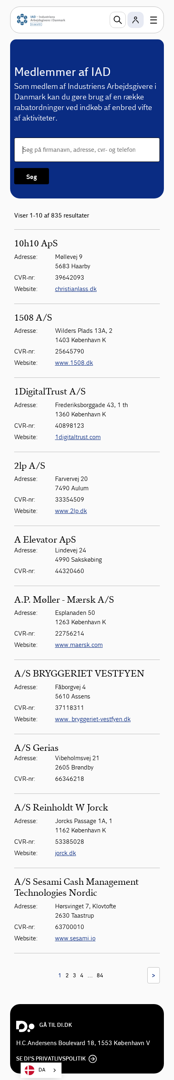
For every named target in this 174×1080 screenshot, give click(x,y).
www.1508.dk (74, 362)
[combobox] (41, 1070)
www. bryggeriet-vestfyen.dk (93, 719)
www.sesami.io (75, 938)
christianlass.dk (76, 289)
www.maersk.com (79, 645)
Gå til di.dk (55, 1025)
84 (100, 975)
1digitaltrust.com (78, 437)
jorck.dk (65, 853)
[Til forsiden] (41, 20)
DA (41, 1070)
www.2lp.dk (71, 511)
